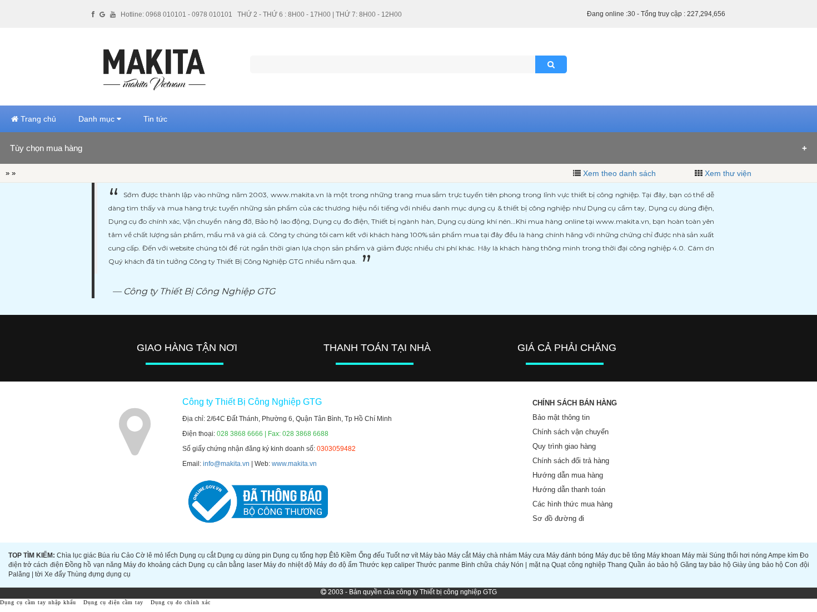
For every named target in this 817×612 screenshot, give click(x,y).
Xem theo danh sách (619, 173)
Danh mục (97, 118)
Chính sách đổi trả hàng (570, 461)
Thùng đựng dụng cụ (99, 574)
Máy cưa (532, 555)
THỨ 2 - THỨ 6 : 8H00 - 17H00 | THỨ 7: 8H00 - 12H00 (319, 14)
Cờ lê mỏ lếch (157, 555)
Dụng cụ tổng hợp (300, 555)
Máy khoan (663, 555)
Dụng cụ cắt (198, 555)
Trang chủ (37, 118)
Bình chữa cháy (485, 565)
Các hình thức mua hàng (572, 504)
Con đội (797, 565)
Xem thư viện (728, 173)
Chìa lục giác (76, 555)
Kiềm (348, 555)
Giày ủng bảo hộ (758, 565)
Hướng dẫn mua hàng (567, 475)
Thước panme (437, 565)
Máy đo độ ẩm (335, 565)
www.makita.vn (294, 464)
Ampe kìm (783, 555)
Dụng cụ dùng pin (244, 555)
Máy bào (433, 555)
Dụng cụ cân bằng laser (224, 565)
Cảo (127, 555)
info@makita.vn (226, 464)
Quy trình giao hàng (564, 446)
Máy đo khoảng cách (155, 565)
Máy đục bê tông (620, 555)
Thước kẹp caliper (387, 565)
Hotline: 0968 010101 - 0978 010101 (176, 14)
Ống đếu (371, 555)
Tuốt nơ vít (402, 555)
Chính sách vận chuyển (570, 432)
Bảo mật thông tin (561, 417)
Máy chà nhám (494, 555)
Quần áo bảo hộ (653, 565)
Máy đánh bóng (570, 555)
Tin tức (155, 118)
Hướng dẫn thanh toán (568, 489)
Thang (617, 565)
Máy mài (695, 555)
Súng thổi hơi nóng (738, 555)
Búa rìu (108, 555)
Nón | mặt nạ (530, 565)
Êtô (334, 555)
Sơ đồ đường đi (558, 518)
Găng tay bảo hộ (705, 565)
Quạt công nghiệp (578, 565)
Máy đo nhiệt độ (287, 565)
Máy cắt (459, 555)
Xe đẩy (55, 574)
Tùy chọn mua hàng (46, 148)
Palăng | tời (25, 574)
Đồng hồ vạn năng (93, 565)
